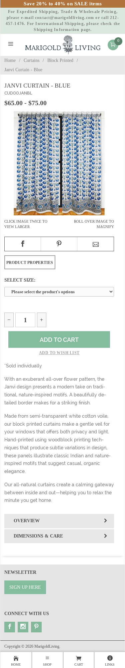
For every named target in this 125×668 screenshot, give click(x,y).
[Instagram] (23, 627)
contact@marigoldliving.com (64, 17)
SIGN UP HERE (25, 587)
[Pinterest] (36, 627)
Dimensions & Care (38, 536)
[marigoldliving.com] (63, 44)
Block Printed (60, 60)
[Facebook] (9, 627)
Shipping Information (56, 29)
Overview (27, 520)
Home (10, 60)
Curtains (31, 60)
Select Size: (20, 280)
